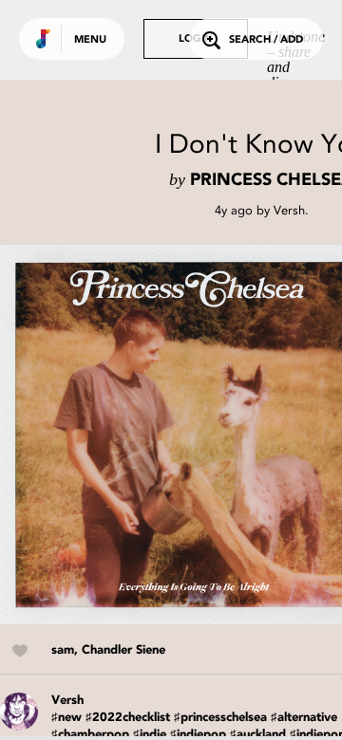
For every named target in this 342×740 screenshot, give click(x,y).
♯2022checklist (128, 718)
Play (190, 434)
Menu (90, 40)
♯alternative (304, 718)
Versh (289, 210)
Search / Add (266, 40)
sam (62, 650)
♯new (66, 718)
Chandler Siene (123, 650)
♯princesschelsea (220, 718)
